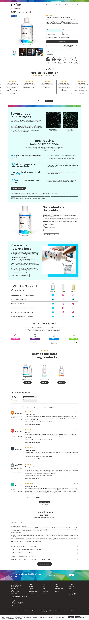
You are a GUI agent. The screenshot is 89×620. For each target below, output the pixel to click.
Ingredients (70, 49)
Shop (12, 8)
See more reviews (44, 502)
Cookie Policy (14, 593)
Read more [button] (52, 473)
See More (49, 101)
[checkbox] (52, 407)
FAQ (44, 586)
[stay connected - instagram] (72, 594)
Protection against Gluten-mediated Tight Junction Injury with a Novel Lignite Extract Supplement (29, 194)
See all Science (18, 188)
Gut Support (32, 588)
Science (45, 589)
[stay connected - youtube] (75, 594)
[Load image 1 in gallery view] (14, 52)
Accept (71, 617)
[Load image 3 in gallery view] (31, 52)
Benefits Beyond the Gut (51, 235)
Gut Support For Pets (34, 591)
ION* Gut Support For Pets (61, 379)
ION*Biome (45, 593)
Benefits (54, 49)
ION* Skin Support (44, 379)
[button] (48, 4)
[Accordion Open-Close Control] (77, 522)
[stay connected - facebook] (70, 594)
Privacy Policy (14, 590)
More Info (84, 617)
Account (57, 589)
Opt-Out (78, 617)
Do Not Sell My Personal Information (19, 596)
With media (51, 407)
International (72, 588)
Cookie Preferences (15, 598)
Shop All (31, 593)
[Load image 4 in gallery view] (39, 52)
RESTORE (45, 591)
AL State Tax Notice (15, 595)
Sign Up (71, 575)
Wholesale (71, 586)
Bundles (31, 586)
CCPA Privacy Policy (15, 591)
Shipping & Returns (59, 588)
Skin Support (32, 589)
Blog (44, 588)
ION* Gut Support (56, 1)
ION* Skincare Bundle (27, 379)
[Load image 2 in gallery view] (22, 52)
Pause (40, 101)
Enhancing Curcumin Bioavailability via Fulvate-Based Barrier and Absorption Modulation (28, 198)
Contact (57, 586)
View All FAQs (44, 564)
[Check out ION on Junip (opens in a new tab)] (47, 504)
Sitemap (57, 591)
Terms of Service (14, 588)
